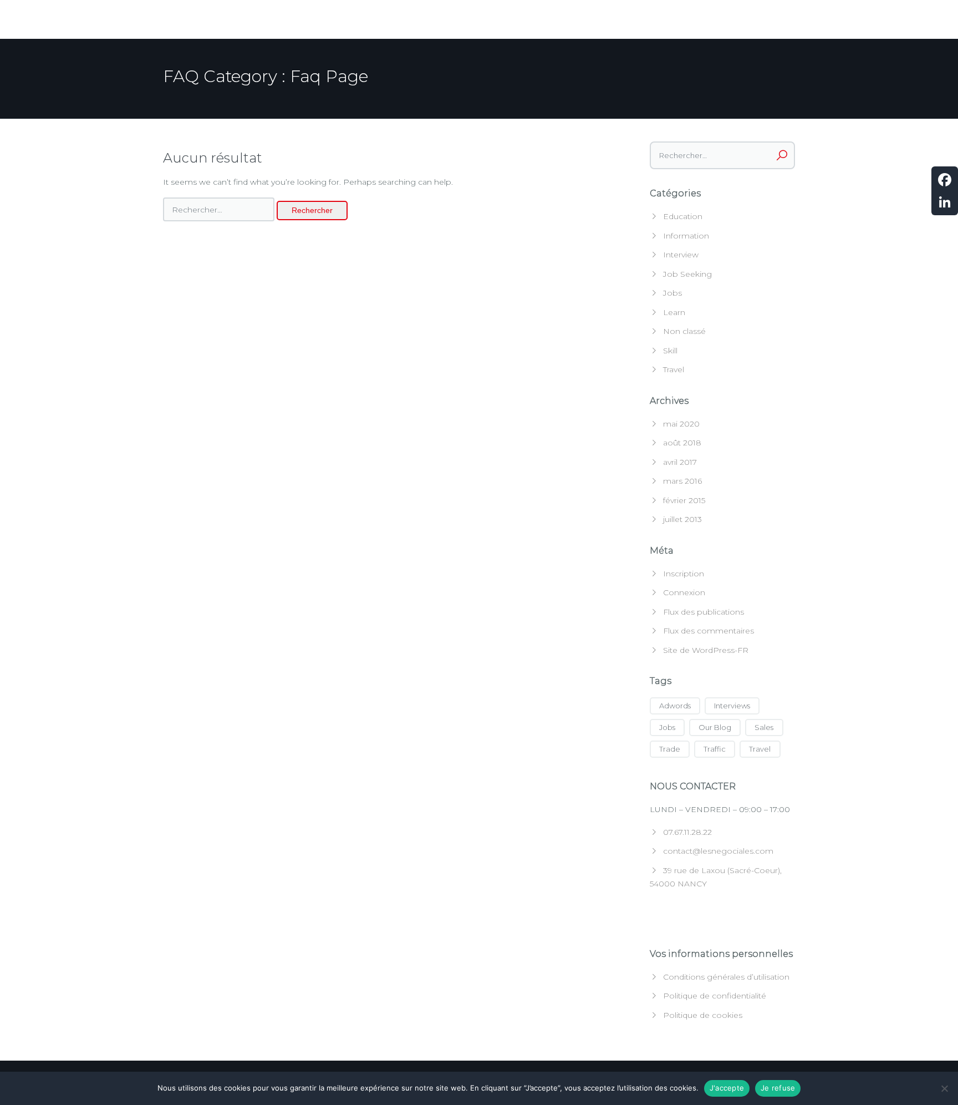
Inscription (683, 574)
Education (682, 216)
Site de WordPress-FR (705, 650)
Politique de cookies (702, 1015)
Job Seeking (687, 274)
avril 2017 (680, 462)
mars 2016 (682, 481)
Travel (673, 369)
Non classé (684, 331)
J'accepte (727, 1087)
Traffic (715, 748)
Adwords (675, 705)
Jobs (672, 293)
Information (686, 236)
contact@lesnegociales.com (718, 851)
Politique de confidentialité (714, 996)
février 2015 (684, 500)
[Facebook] (945, 180)
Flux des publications (703, 612)
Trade (669, 748)
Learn (674, 312)
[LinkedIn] (945, 202)
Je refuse (778, 1087)
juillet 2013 (682, 519)
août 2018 (682, 443)
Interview (681, 255)
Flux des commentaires (708, 631)
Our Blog (715, 727)
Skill (670, 351)
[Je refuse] (944, 1088)
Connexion (684, 592)
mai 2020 (681, 424)
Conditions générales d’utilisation (726, 977)
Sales (764, 727)
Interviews (732, 705)
